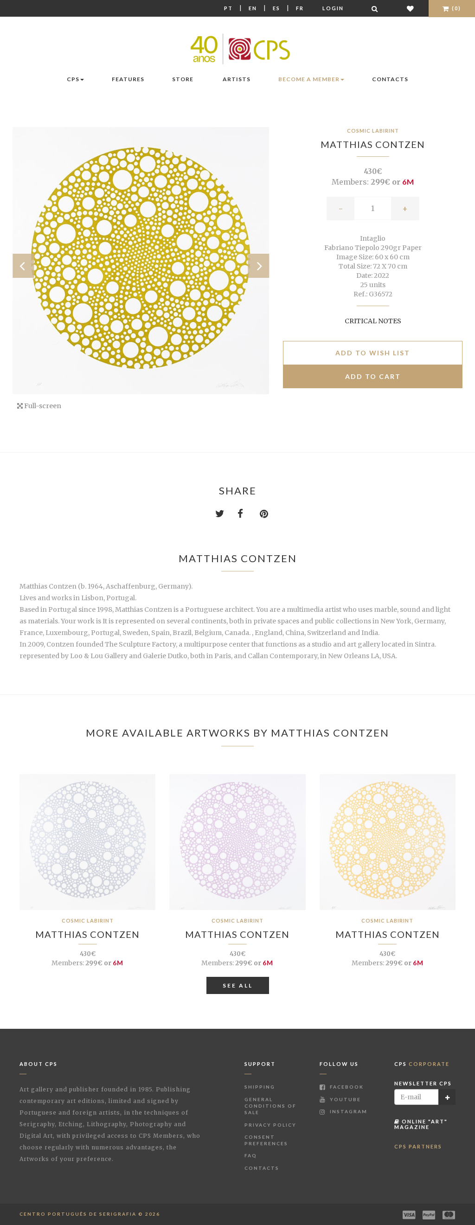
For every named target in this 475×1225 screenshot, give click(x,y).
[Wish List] (411, 8)
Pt (228, 8)
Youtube (344, 1099)
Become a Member (309, 79)
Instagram (347, 1111)
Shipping (259, 1087)
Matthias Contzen (373, 144)
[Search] (375, 8)
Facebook (346, 1087)
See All (238, 985)
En (253, 8)
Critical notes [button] (373, 321)
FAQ (250, 1155)
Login (333, 8)
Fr (300, 8)
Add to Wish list (372, 353)
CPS (73, 79)
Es (276, 8)
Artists (236, 79)
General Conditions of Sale (270, 1106)
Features (128, 79)
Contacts (390, 79)
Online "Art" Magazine (421, 1124)
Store (182, 79)
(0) (455, 8)
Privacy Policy (270, 1125)
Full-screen (42, 406)
